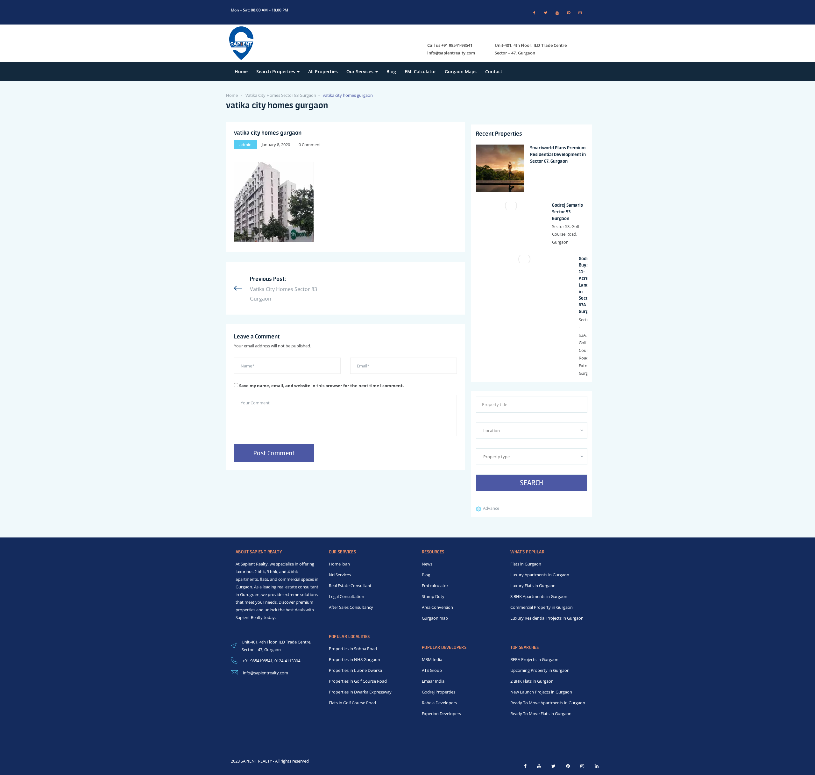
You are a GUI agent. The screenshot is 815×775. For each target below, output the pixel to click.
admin (245, 144)
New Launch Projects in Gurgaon (541, 692)
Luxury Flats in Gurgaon (533, 585)
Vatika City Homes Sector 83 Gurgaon (280, 95)
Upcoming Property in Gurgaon (540, 670)
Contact (493, 71)
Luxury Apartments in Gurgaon (539, 575)
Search (531, 483)
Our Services (360, 71)
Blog (391, 71)
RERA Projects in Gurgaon (534, 659)
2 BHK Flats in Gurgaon (532, 681)
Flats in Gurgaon (525, 564)
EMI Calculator (420, 71)
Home (241, 71)
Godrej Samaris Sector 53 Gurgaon (567, 211)
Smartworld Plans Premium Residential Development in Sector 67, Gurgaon (558, 154)
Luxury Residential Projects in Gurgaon (547, 618)
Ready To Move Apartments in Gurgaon (547, 703)
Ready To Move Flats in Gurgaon (540, 713)
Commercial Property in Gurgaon (541, 607)
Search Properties (276, 71)
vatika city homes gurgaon (267, 132)
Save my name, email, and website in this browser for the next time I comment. (321, 385)
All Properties (323, 71)
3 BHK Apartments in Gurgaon (538, 596)
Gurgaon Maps (461, 71)
